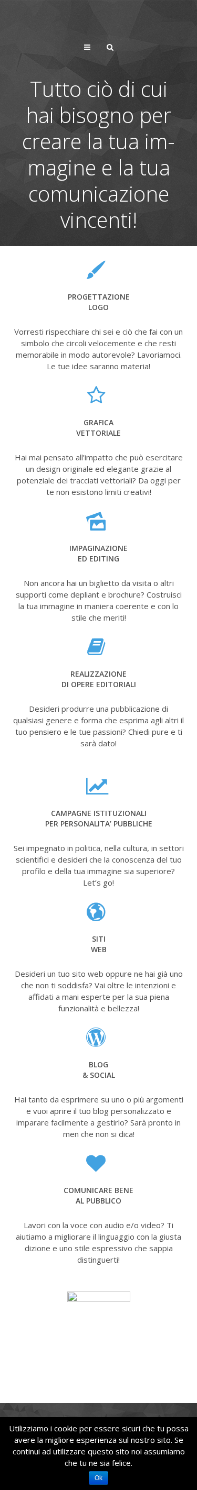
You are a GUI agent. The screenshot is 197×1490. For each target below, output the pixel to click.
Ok (98, 1478)
